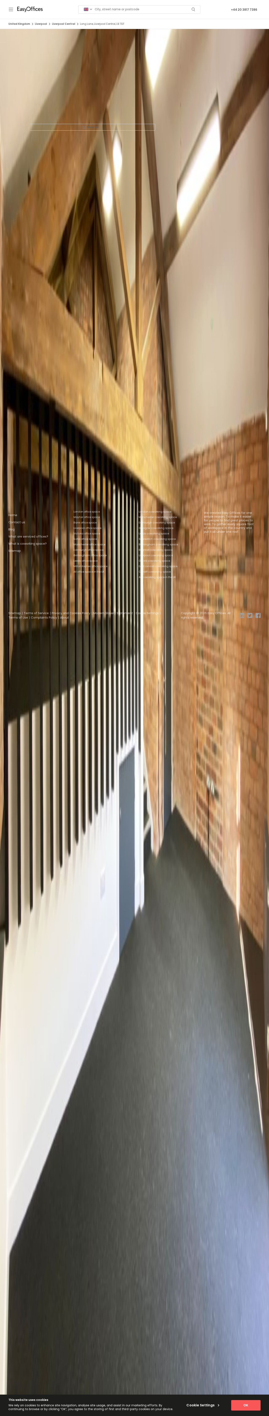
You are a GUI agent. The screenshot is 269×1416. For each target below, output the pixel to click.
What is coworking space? (27, 544)
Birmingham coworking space (158, 544)
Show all (92, 127)
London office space (87, 511)
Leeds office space (86, 561)
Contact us (16, 522)
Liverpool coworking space (156, 555)
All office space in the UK (89, 571)
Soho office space (85, 539)
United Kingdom (19, 24)
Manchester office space (89, 544)
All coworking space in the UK (157, 577)
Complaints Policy (44, 617)
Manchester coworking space (158, 517)
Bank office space (85, 522)
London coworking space (155, 511)
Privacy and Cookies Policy (71, 613)
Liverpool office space (87, 528)
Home (12, 515)
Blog (11, 529)
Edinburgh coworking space (157, 522)
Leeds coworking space (154, 533)
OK (245, 1405)
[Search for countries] (88, 9)
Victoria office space (87, 533)
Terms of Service (36, 613)
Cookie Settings (147, 613)
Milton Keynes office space (90, 566)
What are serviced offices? (28, 536)
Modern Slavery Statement (113, 613)
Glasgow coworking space (156, 528)
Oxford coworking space (154, 561)
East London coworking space (158, 566)
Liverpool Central (63, 24)
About (64, 617)
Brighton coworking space (156, 550)
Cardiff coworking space (155, 571)
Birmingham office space (90, 555)
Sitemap (14, 551)
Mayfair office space (87, 517)
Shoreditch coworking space (157, 539)
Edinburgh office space (88, 550)
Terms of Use (18, 617)
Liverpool (41, 24)
